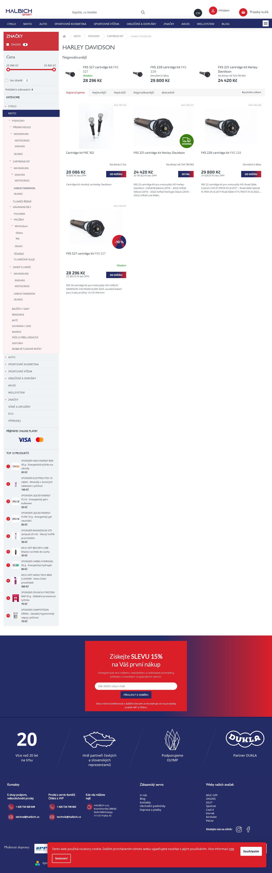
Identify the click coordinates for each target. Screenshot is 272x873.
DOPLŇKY (17, 343)
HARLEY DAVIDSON (24, 188)
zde (231, 849)
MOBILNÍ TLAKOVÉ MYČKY (27, 348)
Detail (186, 174)
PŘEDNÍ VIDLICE (22, 127)
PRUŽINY (19, 219)
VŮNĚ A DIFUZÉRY (19, 406)
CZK (198, 13)
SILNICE (18, 154)
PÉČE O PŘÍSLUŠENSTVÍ (25, 337)
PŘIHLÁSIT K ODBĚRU (136, 694)
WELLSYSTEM (16, 392)
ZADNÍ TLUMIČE (22, 267)
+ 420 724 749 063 (66, 806)
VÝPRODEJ (14, 420)
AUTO (11, 357)
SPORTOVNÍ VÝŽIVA (20, 371)
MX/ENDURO (21, 134)
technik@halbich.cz (69, 817)
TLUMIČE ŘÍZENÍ (22, 201)
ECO (10, 413)
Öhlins (19, 233)
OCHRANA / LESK (21, 326)
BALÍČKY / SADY (20, 308)
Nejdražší (120, 92)
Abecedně (168, 92)
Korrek (210, 813)
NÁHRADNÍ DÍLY (22, 207)
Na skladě (19, 80)
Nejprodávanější (143, 92)
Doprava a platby (150, 809)
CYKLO (12, 106)
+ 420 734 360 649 (25, 806)
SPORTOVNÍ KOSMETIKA (23, 364)
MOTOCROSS (22, 140)
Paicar (210, 820)
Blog (142, 798)
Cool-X (210, 809)
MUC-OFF (212, 795)
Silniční (18, 246)
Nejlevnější (99, 92)
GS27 (209, 802)
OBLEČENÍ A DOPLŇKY (22, 378)
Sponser (211, 806)
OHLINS (211, 798)
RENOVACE (18, 314)
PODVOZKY (18, 120)
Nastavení (61, 858)
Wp (17, 238)
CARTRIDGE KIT (21, 161)
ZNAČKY (13, 399)
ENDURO (20, 146)
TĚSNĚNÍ (19, 253)
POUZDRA (19, 213)
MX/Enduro (21, 226)
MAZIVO (16, 331)
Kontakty (145, 802)
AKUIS (12, 385)
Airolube (211, 817)
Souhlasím (251, 851)
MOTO (12, 113)
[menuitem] (12, 23)
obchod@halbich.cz (27, 817)
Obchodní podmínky (152, 806)
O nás (143, 795)
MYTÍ (15, 320)
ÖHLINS (18, 44)
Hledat (142, 12)
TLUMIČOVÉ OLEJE (24, 259)
